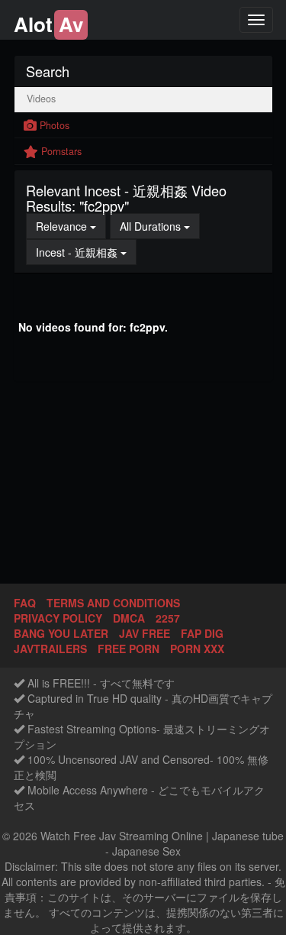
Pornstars (60, 151)
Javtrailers (50, 648)
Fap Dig (202, 633)
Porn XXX (197, 648)
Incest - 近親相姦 (86, 252)
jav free (144, 633)
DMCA (129, 618)
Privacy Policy (58, 618)
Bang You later (61, 633)
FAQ (25, 602)
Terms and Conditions (113, 602)
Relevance (71, 226)
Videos (40, 98)
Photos (53, 125)
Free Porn (128, 648)
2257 (168, 618)
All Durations (160, 226)
